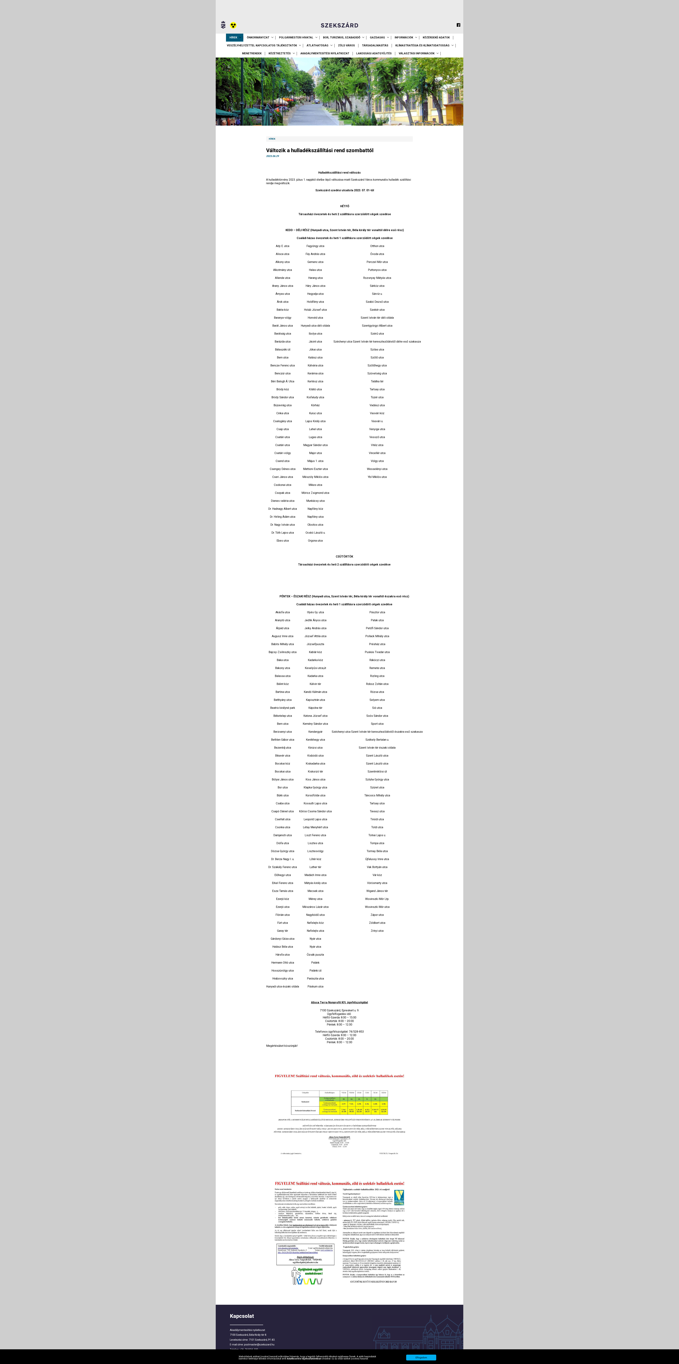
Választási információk (416, 53)
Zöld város (346, 45)
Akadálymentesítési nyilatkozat (324, 53)
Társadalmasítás (375, 45)
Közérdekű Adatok (436, 37)
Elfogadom (421, 1357)
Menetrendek (252, 53)
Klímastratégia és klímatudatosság (422, 45)
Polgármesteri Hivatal (296, 37)
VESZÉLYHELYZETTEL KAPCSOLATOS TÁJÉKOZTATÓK (262, 45)
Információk (404, 37)
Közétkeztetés (280, 53)
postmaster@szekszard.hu (259, 1344)
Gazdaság (377, 37)
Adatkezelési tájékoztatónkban (304, 1358)
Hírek (233, 37)
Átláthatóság (317, 45)
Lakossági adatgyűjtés (374, 53)
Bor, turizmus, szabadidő (341, 37)
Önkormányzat (258, 37)
